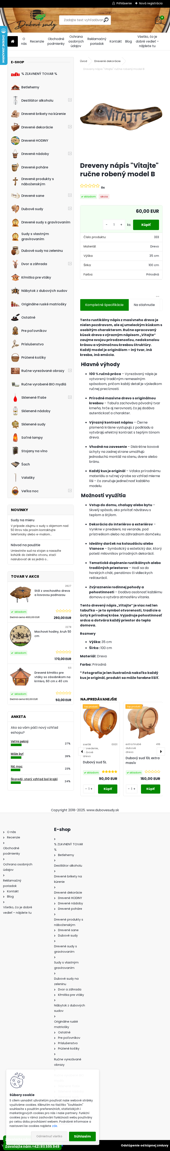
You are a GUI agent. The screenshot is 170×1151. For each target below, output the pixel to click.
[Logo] (35, 20)
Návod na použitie (25, 545)
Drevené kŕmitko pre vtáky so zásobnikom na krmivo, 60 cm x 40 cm (52, 677)
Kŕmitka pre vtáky (36, 277)
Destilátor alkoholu (37, 100)
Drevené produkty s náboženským (37, 181)
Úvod (83, 61)
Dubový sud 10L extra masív (143, 760)
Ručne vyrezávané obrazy (42, 370)
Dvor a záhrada (34, 264)
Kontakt (116, 41)
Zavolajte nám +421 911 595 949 (32, 1146)
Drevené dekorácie (37, 127)
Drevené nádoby (35, 153)
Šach (25, 464)
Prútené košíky (33, 357)
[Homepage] (12, 41)
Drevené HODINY (34, 140)
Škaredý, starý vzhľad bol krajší (34, 779)
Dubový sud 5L (95, 762)
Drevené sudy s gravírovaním (45, 222)
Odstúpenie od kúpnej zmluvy (144, 1145)
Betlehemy (30, 87)
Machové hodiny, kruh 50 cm (52, 634)
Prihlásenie (124, 3)
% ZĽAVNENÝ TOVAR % (39, 73)
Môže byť (17, 754)
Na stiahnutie (144, 304)
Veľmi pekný (20, 741)
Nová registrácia (151, 3)
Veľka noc (30, 491)
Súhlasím (82, 1136)
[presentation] (82, 751)
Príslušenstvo (32, 344)
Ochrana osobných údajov (76, 41)
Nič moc (17, 767)
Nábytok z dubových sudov (44, 290)
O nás (24, 41)
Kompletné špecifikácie (104, 304)
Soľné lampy (32, 437)
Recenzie (37, 41)
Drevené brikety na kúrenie (43, 113)
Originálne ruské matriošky (43, 304)
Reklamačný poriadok (96, 41)
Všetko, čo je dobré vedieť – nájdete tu (147, 41)
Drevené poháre (34, 167)
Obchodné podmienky (56, 41)
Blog (128, 41)
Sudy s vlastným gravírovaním (35, 236)
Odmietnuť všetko (49, 1136)
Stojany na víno (34, 451)
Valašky (28, 477)
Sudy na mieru (22, 520)
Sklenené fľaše (33, 397)
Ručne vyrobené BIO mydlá (43, 384)
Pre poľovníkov (34, 330)
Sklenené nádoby (35, 411)
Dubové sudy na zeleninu (42, 250)
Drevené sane (32, 195)
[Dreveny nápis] (121, 117)
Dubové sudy (32, 209)
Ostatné (28, 317)
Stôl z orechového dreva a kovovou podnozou (52, 593)
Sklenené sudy (33, 424)
